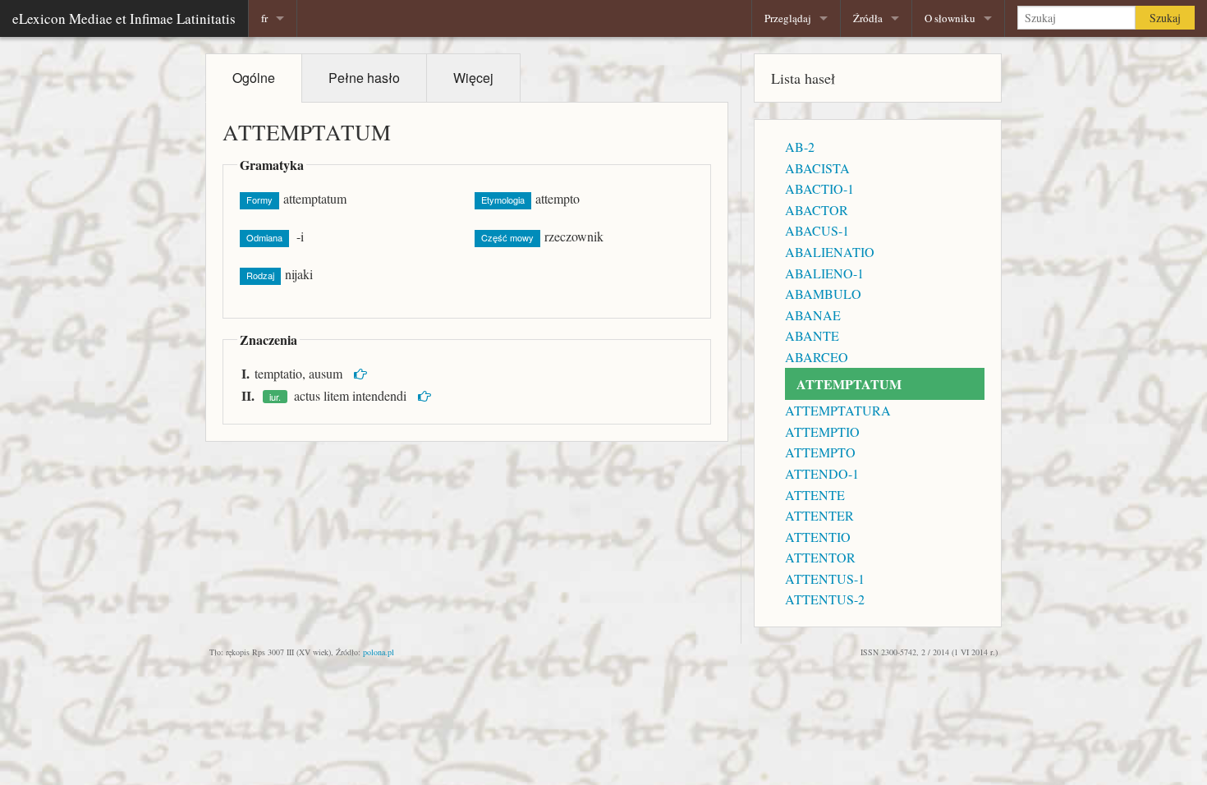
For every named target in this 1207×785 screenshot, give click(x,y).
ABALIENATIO (829, 251)
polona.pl (378, 652)
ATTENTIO (818, 536)
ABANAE (813, 315)
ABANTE (812, 335)
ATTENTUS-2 (825, 599)
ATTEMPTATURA (838, 410)
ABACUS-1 (817, 230)
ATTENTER (819, 515)
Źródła (868, 18)
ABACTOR (816, 209)
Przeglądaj (787, 18)
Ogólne (253, 77)
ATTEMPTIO (822, 431)
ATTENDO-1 (822, 473)
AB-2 (800, 146)
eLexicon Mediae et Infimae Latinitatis (124, 18)
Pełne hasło (364, 77)
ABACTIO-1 (819, 188)
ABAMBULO (823, 293)
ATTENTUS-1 (825, 578)
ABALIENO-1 (824, 273)
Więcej (473, 77)
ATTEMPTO (820, 452)
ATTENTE (815, 494)
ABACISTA (817, 168)
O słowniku (950, 18)
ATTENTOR (820, 557)
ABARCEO (816, 356)
